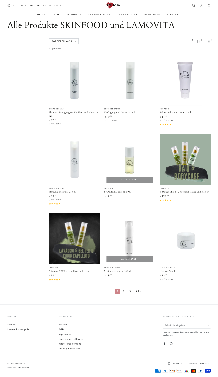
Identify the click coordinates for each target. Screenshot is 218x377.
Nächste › (139, 291)
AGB (61, 329)
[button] (193, 5)
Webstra (25, 367)
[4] (208, 41)
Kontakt (11, 324)
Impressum (65, 334)
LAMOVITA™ (21, 363)
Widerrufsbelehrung (70, 343)
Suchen (63, 324)
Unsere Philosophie (18, 329)
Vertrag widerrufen (69, 348)
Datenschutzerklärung (71, 338)
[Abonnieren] (209, 325)
